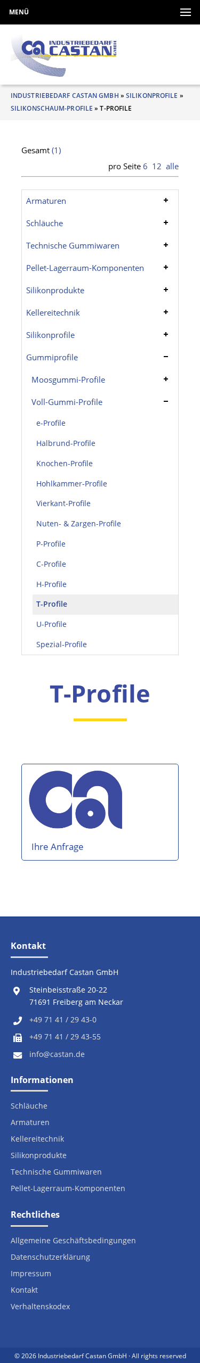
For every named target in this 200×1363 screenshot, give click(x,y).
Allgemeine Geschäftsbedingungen (73, 1240)
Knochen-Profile (64, 463)
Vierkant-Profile (63, 503)
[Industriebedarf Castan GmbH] (64, 54)
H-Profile (51, 584)
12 (157, 166)
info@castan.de (57, 1054)
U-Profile (51, 624)
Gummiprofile (52, 357)
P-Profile (51, 544)
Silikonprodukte (55, 290)
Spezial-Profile (61, 644)
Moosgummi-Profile (68, 379)
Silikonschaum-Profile (52, 108)
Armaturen (46, 200)
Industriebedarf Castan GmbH (65, 95)
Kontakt (24, 1290)
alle (172, 166)
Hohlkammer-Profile (71, 484)
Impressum (31, 1273)
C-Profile (51, 564)
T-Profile (51, 604)
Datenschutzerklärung (50, 1257)
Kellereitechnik (53, 312)
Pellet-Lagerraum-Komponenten (85, 267)
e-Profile (51, 423)
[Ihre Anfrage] (77, 804)
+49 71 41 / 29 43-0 (63, 1020)
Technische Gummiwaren (72, 245)
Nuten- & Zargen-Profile (78, 523)
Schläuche (44, 223)
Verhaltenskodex (40, 1306)
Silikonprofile (152, 95)
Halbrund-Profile (65, 443)
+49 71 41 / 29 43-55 (65, 1037)
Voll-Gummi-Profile (66, 401)
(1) (56, 150)
